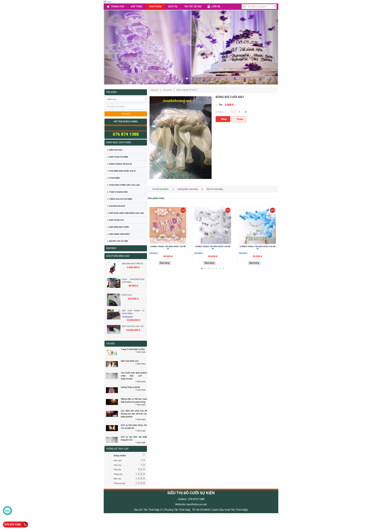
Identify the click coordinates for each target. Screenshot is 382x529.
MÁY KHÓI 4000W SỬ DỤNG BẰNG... (133, 312)
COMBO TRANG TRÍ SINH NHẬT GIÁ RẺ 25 (168, 247)
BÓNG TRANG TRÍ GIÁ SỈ (186, 90)
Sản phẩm (167, 90)
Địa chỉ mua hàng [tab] (215, 189)
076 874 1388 (12, 524)
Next (218, 140)
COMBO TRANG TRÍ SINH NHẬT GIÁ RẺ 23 (257, 247)
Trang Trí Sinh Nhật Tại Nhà (133, 349)
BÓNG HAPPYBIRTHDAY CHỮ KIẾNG (133, 280)
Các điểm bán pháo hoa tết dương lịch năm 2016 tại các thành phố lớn (134, 414)
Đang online (120, 455)
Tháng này (118, 474)
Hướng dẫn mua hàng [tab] (188, 189)
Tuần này (117, 469)
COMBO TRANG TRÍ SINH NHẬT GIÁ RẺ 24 (212, 247)
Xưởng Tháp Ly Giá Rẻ (130, 387)
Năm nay (117, 479)
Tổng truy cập (119, 483)
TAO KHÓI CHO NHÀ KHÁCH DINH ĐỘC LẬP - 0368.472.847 (134, 376)
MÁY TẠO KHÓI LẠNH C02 (133, 326)
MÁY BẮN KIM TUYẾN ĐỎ (132, 263)
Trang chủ (154, 90)
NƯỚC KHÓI (127, 295)
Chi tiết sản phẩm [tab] (160, 189)
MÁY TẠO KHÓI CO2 (129, 361)
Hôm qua (117, 460)
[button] (117, 47)
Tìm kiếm (125, 114)
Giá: (221, 104)
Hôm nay (117, 465)
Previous (144, 140)
